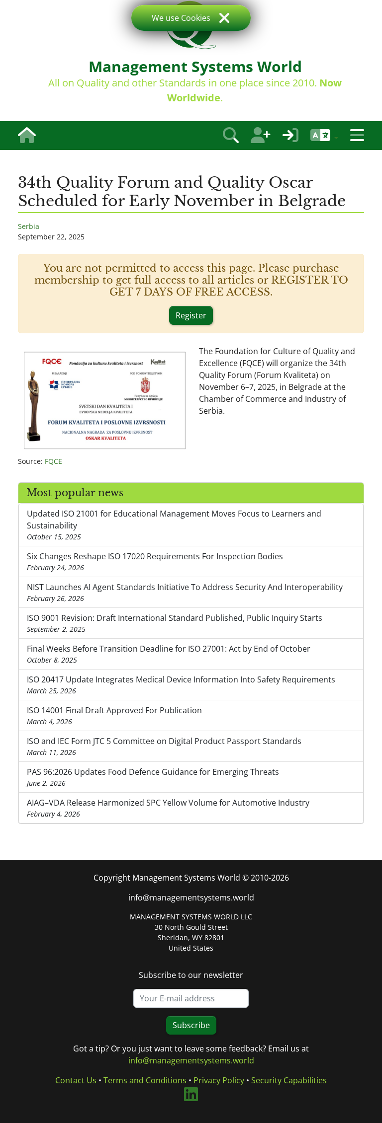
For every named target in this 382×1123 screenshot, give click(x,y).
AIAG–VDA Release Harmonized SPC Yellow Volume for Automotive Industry (168, 808)
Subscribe (191, 1025)
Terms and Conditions (145, 1080)
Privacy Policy (218, 1080)
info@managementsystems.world (191, 897)
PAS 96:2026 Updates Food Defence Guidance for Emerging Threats (153, 777)
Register (191, 315)
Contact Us (75, 1080)
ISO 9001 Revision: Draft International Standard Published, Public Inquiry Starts (174, 623)
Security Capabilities (289, 1080)
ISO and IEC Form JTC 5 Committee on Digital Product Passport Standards (164, 746)
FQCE (53, 461)
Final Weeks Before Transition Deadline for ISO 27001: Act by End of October (168, 654)
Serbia (28, 226)
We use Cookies (181, 17)
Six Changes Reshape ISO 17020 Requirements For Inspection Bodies (155, 561)
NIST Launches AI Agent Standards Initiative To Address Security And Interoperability (185, 592)
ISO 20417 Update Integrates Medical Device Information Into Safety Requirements (181, 684)
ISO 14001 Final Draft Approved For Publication (114, 715)
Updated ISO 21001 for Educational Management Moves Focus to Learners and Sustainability (174, 524)
